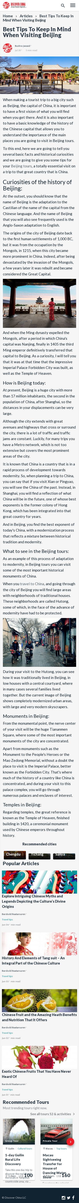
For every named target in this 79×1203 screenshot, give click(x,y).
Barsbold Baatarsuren (13, 914)
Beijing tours (21, 166)
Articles (26, 16)
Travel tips (7, 919)
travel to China (32, 584)
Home (8, 16)
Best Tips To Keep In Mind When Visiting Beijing (38, 18)
